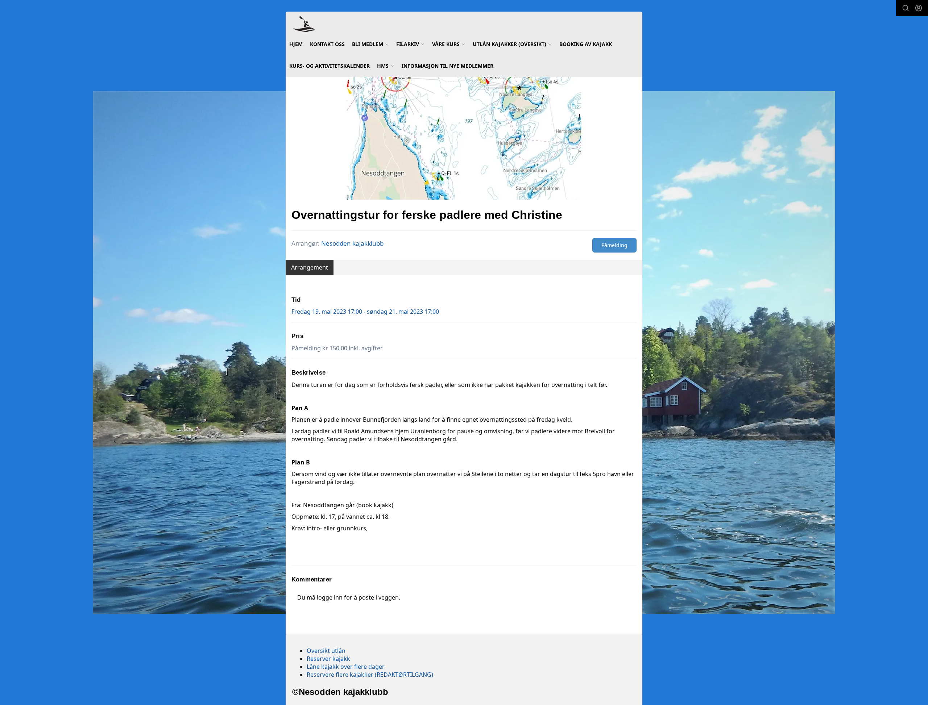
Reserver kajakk (328, 659)
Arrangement (309, 267)
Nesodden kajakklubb (352, 243)
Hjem (296, 44)
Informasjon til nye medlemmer (447, 65)
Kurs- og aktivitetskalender (329, 65)
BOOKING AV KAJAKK (585, 44)
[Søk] (905, 7)
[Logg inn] (918, 7)
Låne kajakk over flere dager (346, 667)
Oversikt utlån (326, 651)
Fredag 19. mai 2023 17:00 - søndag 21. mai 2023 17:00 (365, 312)
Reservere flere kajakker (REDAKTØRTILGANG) (370, 675)
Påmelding (614, 245)
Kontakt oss (327, 44)
